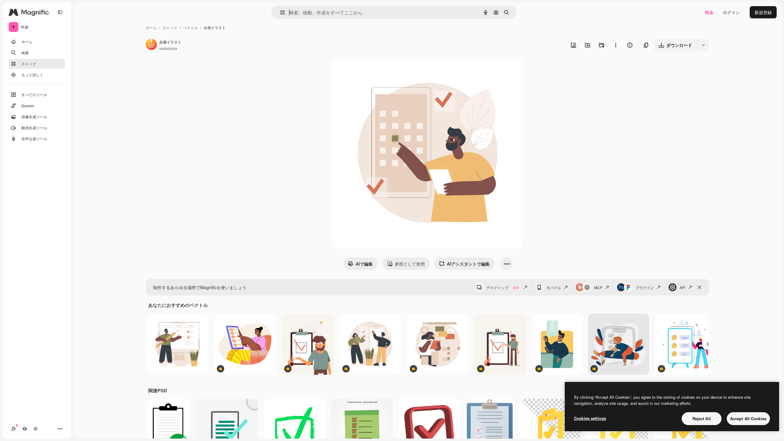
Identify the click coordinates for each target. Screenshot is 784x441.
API (682, 287)
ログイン (731, 12)
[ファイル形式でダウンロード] (703, 45)
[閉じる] (699, 287)
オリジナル (374, 69)
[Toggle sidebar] (60, 12)
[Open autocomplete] (280, 12)
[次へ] (707, 344)
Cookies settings (590, 418)
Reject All (701, 418)
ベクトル (190, 27)
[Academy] (24, 429)
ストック (170, 27)
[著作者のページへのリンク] (151, 45)
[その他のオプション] (615, 45)
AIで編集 (364, 264)
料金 (709, 12)
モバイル (553, 287)
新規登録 (763, 12)
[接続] (13, 429)
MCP (598, 287)
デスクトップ (502, 287)
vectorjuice (168, 48)
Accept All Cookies (748, 418)
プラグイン (644, 287)
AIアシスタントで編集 (468, 264)
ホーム (151, 27)
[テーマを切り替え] (35, 429)
